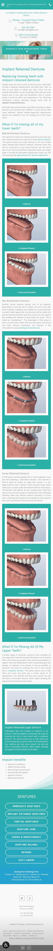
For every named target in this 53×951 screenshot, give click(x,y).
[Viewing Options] (6, 945)
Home (5, 931)
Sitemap (23, 936)
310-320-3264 (28, 27)
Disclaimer (7, 936)
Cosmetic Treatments (22, 933)
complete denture (15, 671)
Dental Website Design (19, 938)
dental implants (44, 139)
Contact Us (32, 936)
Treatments (7, 933)
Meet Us (16, 936)
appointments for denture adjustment (32, 155)
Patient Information (35, 931)
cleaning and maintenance (29, 328)
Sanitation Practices (17, 931)
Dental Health (38, 933)
